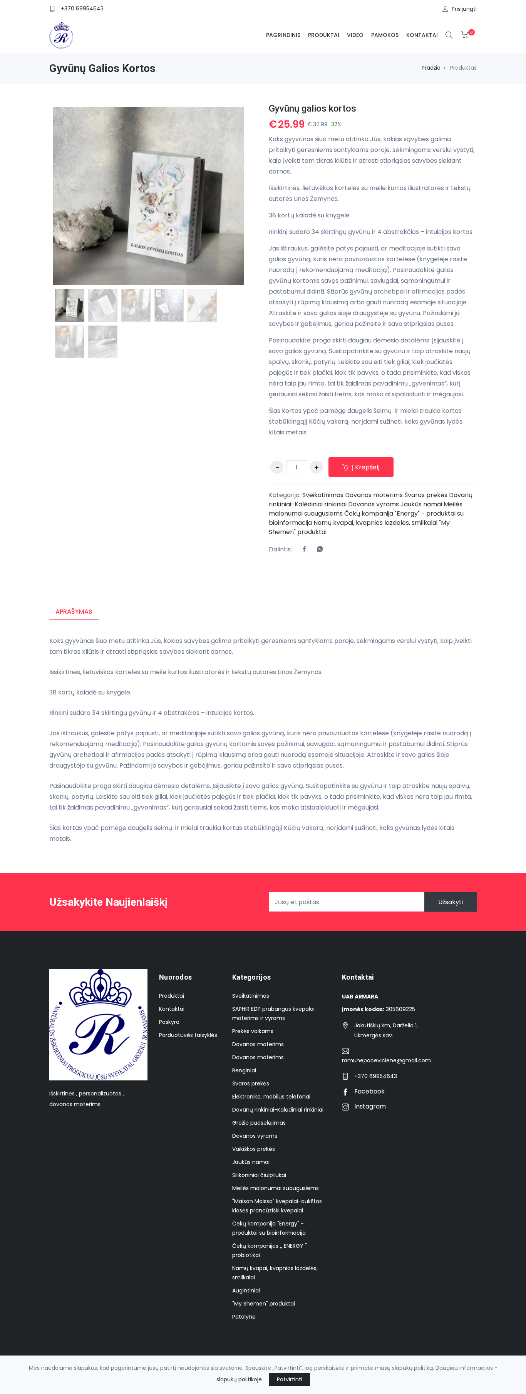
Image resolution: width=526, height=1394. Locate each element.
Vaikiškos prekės (253, 1149)
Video (355, 35)
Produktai (323, 35)
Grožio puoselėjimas (259, 1123)
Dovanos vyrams (373, 504)
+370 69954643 (82, 8)
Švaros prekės (425, 495)
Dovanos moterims (374, 495)
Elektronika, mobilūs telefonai (271, 1096)
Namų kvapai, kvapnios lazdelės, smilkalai (375, 522)
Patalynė (244, 1317)
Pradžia (431, 68)
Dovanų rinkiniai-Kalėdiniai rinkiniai (277, 1110)
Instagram (369, 1106)
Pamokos (385, 35)
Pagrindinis (283, 35)
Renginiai (244, 1070)
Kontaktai (422, 35)
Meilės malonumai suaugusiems (275, 1188)
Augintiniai (246, 1290)
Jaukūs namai (421, 504)
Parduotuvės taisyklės (188, 1035)
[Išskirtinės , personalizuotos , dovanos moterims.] (61, 35)
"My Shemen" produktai (263, 1303)
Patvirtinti (289, 1379)
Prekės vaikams (252, 1031)
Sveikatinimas (322, 495)
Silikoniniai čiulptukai (259, 1175)
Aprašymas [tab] (73, 611)
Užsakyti (450, 902)
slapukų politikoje (239, 1379)
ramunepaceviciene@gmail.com (386, 1060)
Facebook (369, 1091)
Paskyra (169, 1022)
